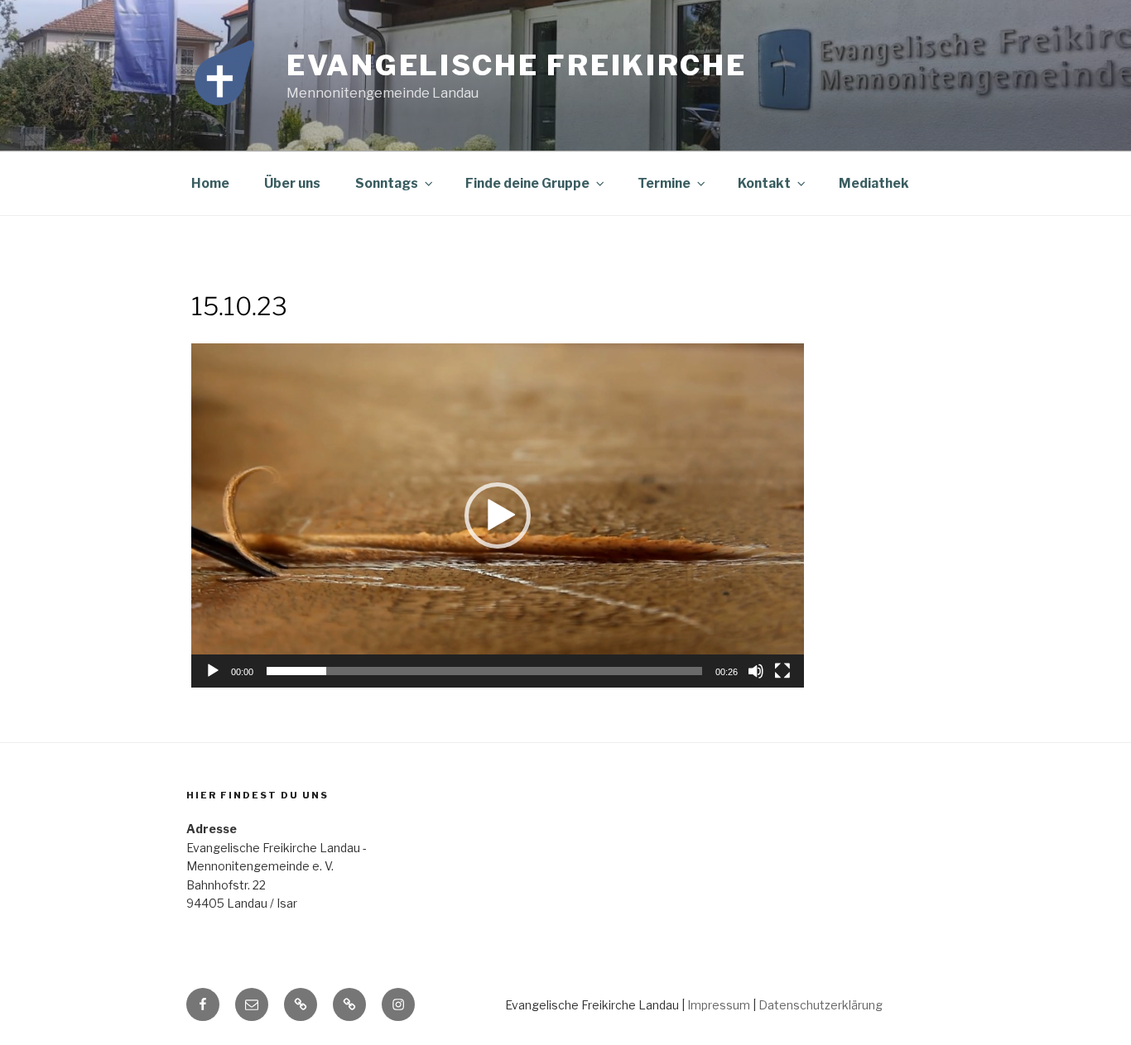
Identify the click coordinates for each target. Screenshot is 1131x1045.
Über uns (292, 183)
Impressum (718, 1005)
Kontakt (764, 183)
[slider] (484, 671)
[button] (497, 515)
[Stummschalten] (756, 671)
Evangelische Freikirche (516, 65)
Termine (664, 183)
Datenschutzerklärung (820, 1005)
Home (210, 183)
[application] (497, 515)
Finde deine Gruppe (527, 183)
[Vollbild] (782, 671)
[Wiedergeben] (213, 671)
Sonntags (386, 183)
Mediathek (874, 183)
